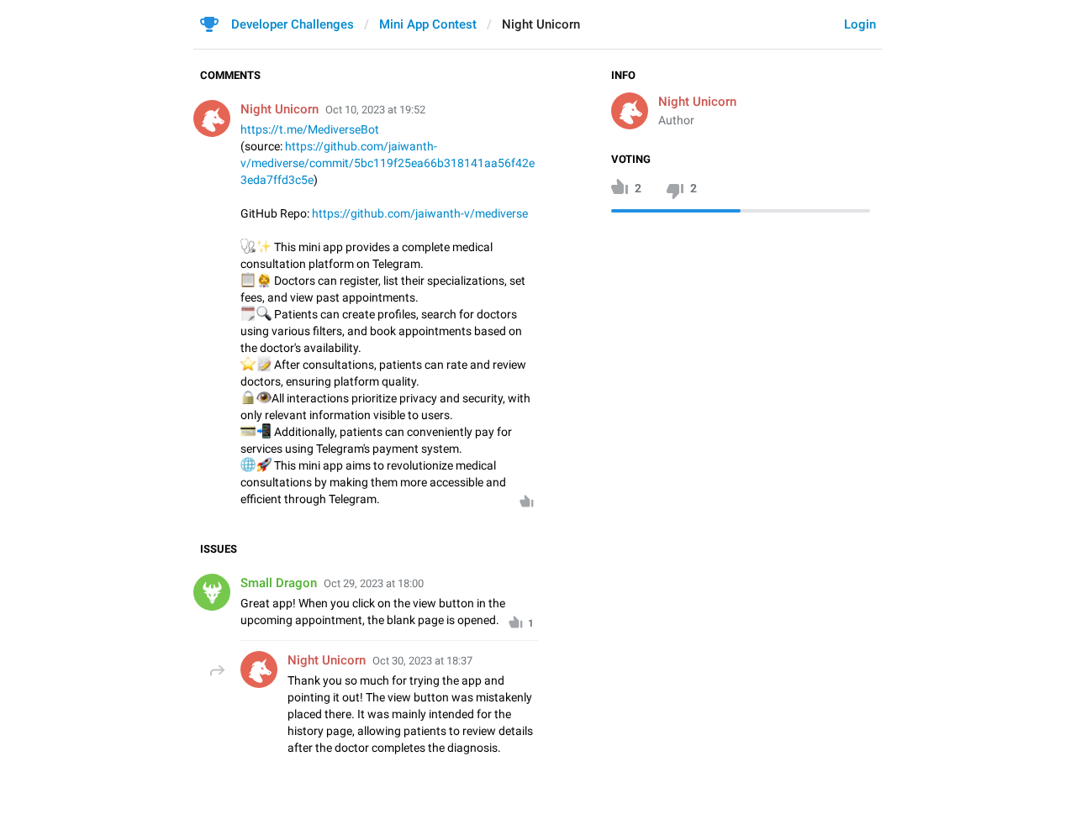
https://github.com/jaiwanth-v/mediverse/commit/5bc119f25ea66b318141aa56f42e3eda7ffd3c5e (387, 162)
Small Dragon (278, 583)
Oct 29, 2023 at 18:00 (374, 583)
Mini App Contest (428, 24)
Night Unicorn (697, 101)
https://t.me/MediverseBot (309, 129)
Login (860, 24)
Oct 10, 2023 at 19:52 (375, 109)
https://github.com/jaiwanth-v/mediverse (420, 213)
